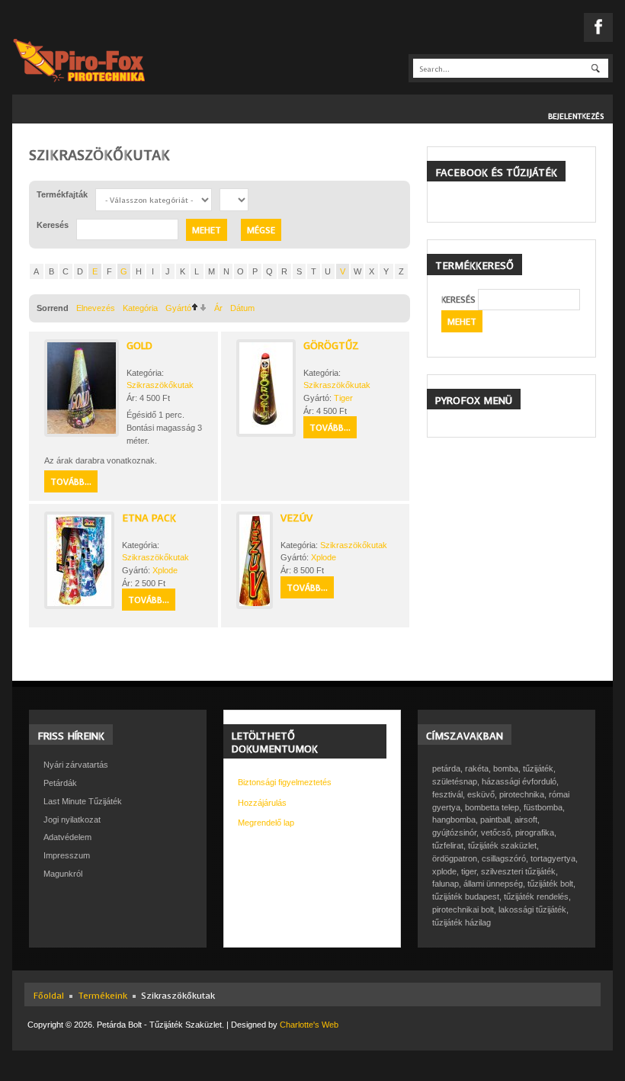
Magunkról (62, 873)
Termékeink (102, 996)
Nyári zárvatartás (75, 764)
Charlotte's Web (309, 1024)
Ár (218, 308)
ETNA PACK (149, 518)
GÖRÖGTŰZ (331, 345)
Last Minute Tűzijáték (82, 801)
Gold (139, 345)
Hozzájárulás (262, 802)
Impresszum (66, 855)
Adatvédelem (67, 837)
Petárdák (60, 782)
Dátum (242, 308)
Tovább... (70, 482)
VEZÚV (296, 518)
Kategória (140, 308)
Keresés (458, 300)
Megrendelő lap (266, 822)
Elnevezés (95, 308)
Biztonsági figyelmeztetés (285, 782)
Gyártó (178, 308)
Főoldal (49, 996)
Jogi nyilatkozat (72, 819)
